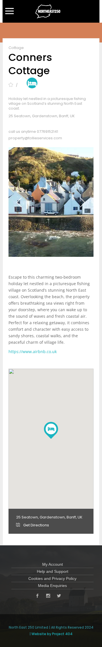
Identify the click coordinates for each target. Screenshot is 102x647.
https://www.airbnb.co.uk (32, 351)
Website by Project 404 (52, 633)
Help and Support (52, 571)
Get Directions (35, 525)
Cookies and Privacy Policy (52, 578)
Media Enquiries (52, 585)
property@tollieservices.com (35, 138)
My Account (52, 564)
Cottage (16, 47)
